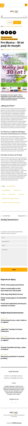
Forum (10, 22)
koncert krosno (17, 190)
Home (2, 26)
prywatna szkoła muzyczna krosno (10, 198)
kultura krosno (12, 194)
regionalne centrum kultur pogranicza (11, 202)
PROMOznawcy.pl (16, 423)
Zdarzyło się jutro (6, 37)
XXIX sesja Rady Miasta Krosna (12, 294)
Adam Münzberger (11, 186)
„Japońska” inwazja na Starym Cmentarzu (11, 330)
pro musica (21, 194)
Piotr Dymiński (4, 318)
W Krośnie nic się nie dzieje (9, 39)
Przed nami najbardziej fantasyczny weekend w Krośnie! (13, 305)
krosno (3, 194)
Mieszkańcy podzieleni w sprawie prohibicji (12, 357)
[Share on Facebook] (2, 32)
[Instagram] (26, 16)
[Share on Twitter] (6, 32)
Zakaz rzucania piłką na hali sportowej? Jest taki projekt (11, 289)
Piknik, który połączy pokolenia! (12, 285)
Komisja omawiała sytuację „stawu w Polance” (13, 348)
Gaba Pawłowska (8, 49)
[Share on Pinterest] (14, 32)
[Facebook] (24, 16)
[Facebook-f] (12, 403)
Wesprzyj (17, 22)
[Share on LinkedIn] (10, 32)
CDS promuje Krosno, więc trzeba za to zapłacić (13, 321)
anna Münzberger (6, 190)
